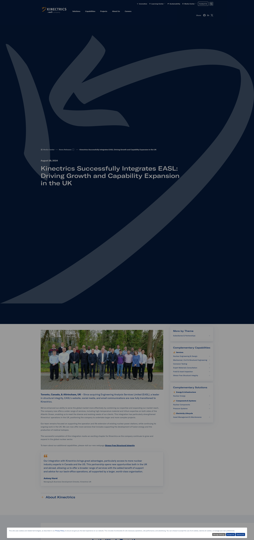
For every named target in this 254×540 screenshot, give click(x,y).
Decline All (240, 534)
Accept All (230, 534)
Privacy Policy (59, 531)
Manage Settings (219, 534)
